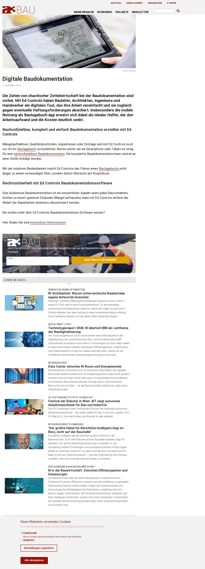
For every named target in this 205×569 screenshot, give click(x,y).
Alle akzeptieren (34, 560)
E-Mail (10, 258)
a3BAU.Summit (134, 3)
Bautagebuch (26, 149)
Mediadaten (155, 3)
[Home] (19, 9)
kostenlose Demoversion (48, 222)
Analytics (28, 540)
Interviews (104, 12)
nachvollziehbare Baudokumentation (39, 154)
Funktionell (30, 533)
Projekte (121, 12)
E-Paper (171, 3)
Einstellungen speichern (39, 548)
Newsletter (140, 12)
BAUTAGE (116, 3)
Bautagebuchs (109, 168)
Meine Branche (84, 12)
